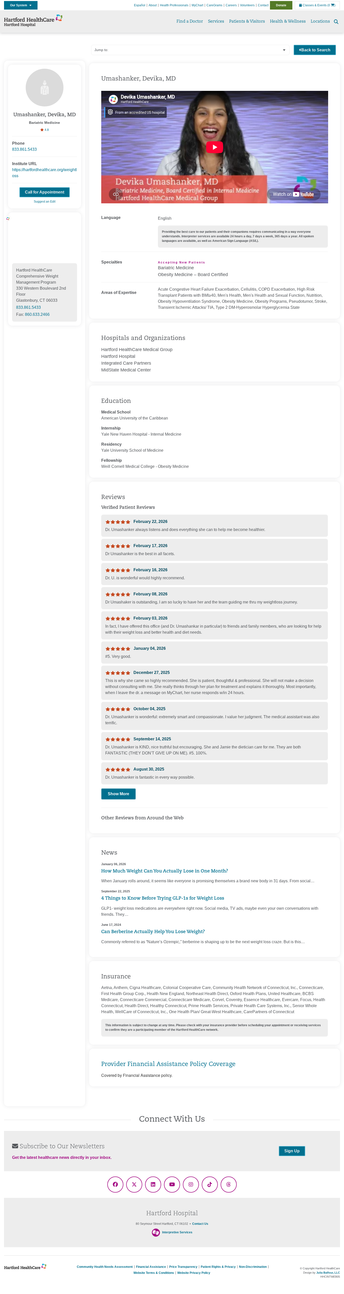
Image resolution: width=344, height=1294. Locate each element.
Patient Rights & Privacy (218, 1267)
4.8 (46, 130)
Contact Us (200, 1224)
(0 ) (331, 5)
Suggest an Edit (44, 201)
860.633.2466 (37, 314)
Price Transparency (183, 1267)
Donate (281, 5)
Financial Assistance (151, 1267)
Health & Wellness (288, 22)
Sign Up (292, 1151)
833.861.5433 (24, 149)
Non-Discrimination (253, 1267)
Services (216, 22)
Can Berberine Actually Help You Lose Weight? (153, 932)
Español (139, 5)
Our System (19, 5)
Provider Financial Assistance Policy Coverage (168, 1064)
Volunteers (247, 5)
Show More (118, 794)
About (153, 5)
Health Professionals (174, 5)
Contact (263, 5)
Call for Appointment (44, 192)
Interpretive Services (177, 1232)
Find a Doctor (190, 22)
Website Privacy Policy (193, 1273)
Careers (231, 5)
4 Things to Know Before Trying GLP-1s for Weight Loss (162, 898)
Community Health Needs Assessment (105, 1267)
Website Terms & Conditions (153, 1273)
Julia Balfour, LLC (328, 1272)
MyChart (197, 5)
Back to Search (315, 50)
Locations (320, 22)
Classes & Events (314, 5)
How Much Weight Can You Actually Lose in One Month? (164, 871)
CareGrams (214, 5)
